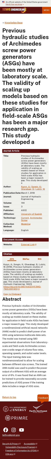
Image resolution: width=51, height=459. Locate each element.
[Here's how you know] (25, 3)
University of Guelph (31, 214)
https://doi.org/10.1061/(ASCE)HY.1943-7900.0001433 (22, 287)
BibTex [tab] (26, 259)
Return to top (9, 397)
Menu (46, 10)
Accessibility (29, 444)
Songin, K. (36, 186)
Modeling (25, 224)
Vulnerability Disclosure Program (20, 447)
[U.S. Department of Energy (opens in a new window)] (14, 409)
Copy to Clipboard (12, 294)
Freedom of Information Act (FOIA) (21, 450)
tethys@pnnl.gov (11, 435)
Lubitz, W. (40, 189)
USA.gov (9, 454)
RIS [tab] (39, 259)
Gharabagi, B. (27, 189)
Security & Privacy (10, 444)
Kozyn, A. (25, 186)
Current (25, 218)
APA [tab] (12, 259)
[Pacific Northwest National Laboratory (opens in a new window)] (37, 409)
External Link (27, 244)
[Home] (14, 10)
